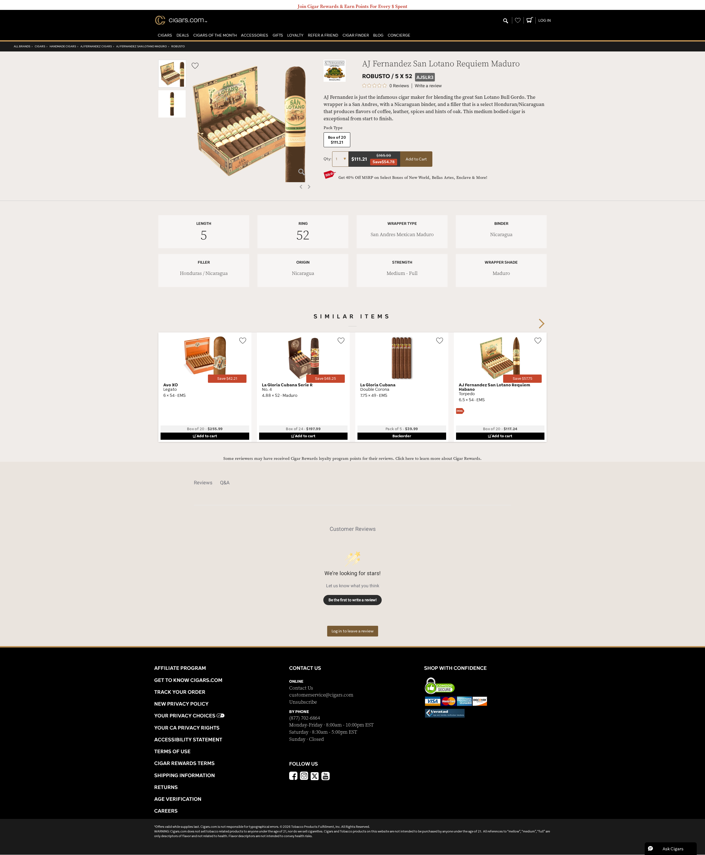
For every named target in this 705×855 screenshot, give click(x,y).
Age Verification (177, 799)
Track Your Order (179, 692)
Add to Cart (416, 159)
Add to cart (207, 436)
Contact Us (301, 688)
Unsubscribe (303, 702)
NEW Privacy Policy (181, 703)
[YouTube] (325, 776)
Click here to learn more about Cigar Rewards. (438, 458)
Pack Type (333, 127)
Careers (166, 810)
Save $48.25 (325, 378)
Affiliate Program (180, 668)
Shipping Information (184, 775)
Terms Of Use (172, 751)
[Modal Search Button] (505, 21)
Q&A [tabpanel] (225, 482)
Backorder (401, 436)
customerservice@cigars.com (321, 695)
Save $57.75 (522, 378)
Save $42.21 (227, 378)
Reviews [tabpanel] (203, 482)
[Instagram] (304, 776)
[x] (315, 776)
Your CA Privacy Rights (186, 727)
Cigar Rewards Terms (184, 763)
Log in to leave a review (353, 631)
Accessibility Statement (188, 739)
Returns (166, 787)
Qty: (328, 158)
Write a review (428, 85)
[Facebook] (293, 776)
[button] (165, 35)
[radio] (337, 139)
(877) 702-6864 (304, 718)
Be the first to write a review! (353, 600)
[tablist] (352, 483)
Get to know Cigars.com (188, 680)
